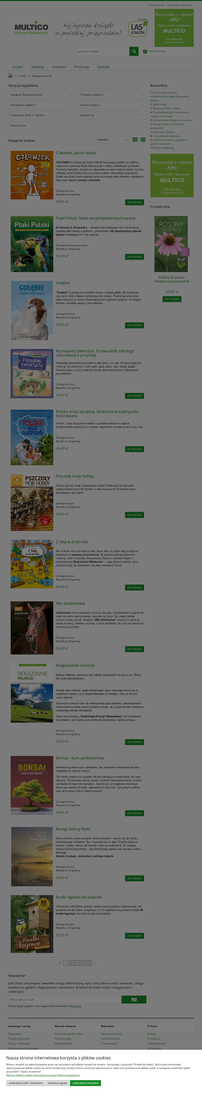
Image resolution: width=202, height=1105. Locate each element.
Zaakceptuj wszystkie (86, 1083)
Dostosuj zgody (57, 1083)
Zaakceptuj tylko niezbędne (26, 1083)
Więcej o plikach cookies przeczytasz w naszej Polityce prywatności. (43, 1075)
